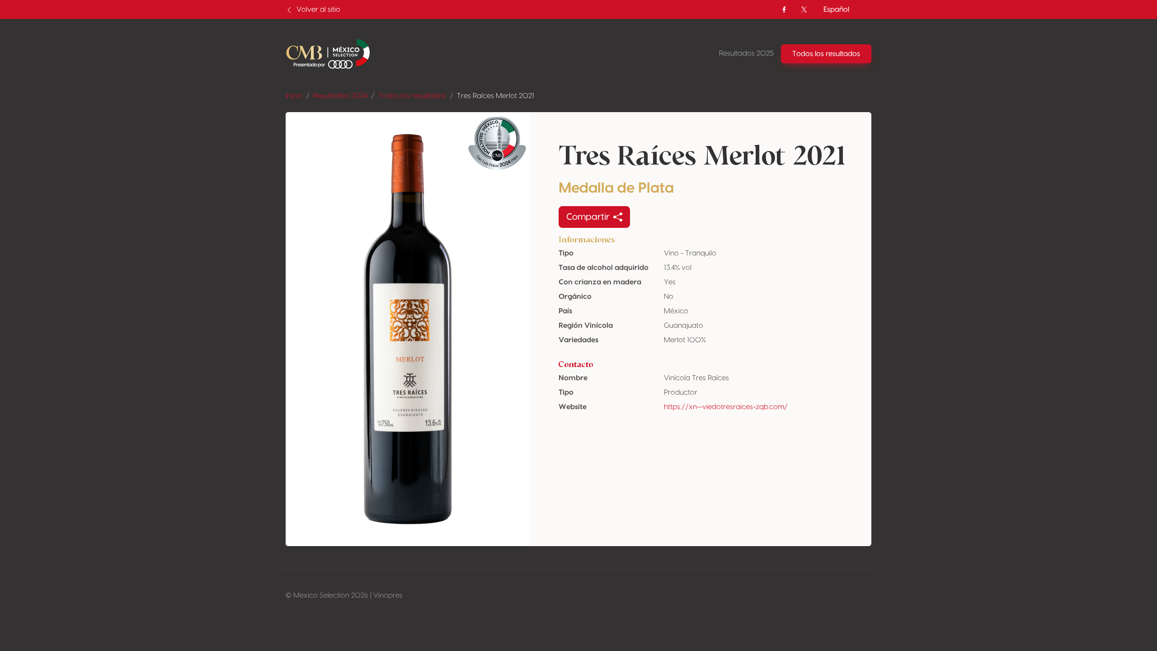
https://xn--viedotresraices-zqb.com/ (726, 406)
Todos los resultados (412, 95)
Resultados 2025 (746, 53)
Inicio (294, 95)
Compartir (588, 217)
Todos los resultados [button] (826, 53)
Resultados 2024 (340, 95)
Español (836, 9)
